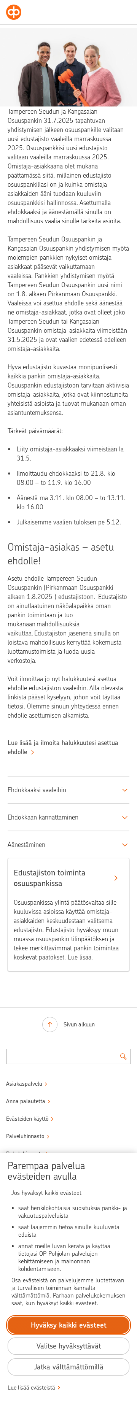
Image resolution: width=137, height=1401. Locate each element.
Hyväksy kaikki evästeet (69, 1325)
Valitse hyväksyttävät (69, 1346)
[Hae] (123, 1056)
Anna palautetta (25, 1101)
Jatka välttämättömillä (69, 1367)
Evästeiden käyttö (27, 1118)
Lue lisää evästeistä (31, 1387)
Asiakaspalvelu (24, 1083)
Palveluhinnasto (25, 1136)
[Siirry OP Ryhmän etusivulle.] (13, 12)
